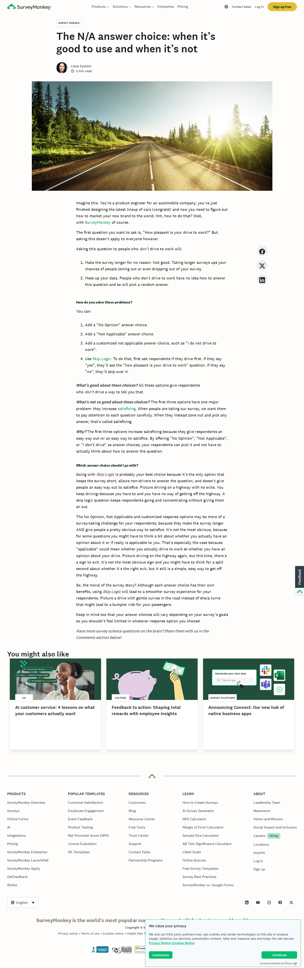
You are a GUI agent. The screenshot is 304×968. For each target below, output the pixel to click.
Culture (120, 698)
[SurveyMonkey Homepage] (29, 7)
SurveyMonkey (98, 222)
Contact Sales (241, 7)
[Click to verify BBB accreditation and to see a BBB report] (99, 952)
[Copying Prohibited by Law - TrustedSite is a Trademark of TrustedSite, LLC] (143, 952)
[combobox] (23, 902)
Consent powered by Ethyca (276, 963)
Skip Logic (102, 358)
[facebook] (262, 251)
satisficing (127, 408)
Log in (259, 7)
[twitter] (262, 265)
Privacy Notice (160, 943)
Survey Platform (222, 698)
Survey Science (69, 23)
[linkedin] (262, 279)
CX (24, 698)
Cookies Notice (183, 943)
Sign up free (282, 7)
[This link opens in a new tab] (246, 902)
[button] (299, 581)
